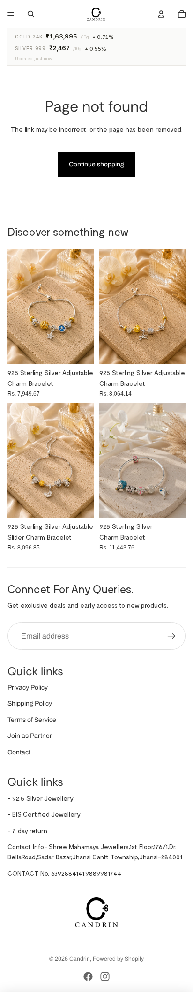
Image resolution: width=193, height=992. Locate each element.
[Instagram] (105, 976)
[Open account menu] (161, 14)
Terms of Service (31, 719)
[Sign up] (171, 636)
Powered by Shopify (118, 958)
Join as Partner (29, 735)
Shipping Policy (29, 703)
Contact (18, 752)
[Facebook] (88, 976)
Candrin (79, 958)
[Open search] (31, 14)
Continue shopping (96, 164)
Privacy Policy (27, 687)
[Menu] (11, 14)
